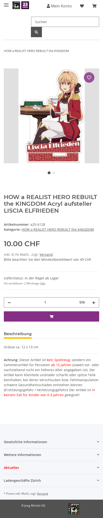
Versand (46, 254)
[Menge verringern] (9, 302)
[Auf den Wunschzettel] (89, 77)
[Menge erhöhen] (93, 302)
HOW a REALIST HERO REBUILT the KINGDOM (58, 229)
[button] (51, 441)
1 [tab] (49, 172)
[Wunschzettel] (81, 6)
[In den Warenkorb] (7, 65)
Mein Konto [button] (61, 6)
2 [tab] (53, 172)
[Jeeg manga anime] (20, 5)
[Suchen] (36, 32)
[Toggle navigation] (6, 3)
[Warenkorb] (94, 6)
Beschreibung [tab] (18, 334)
